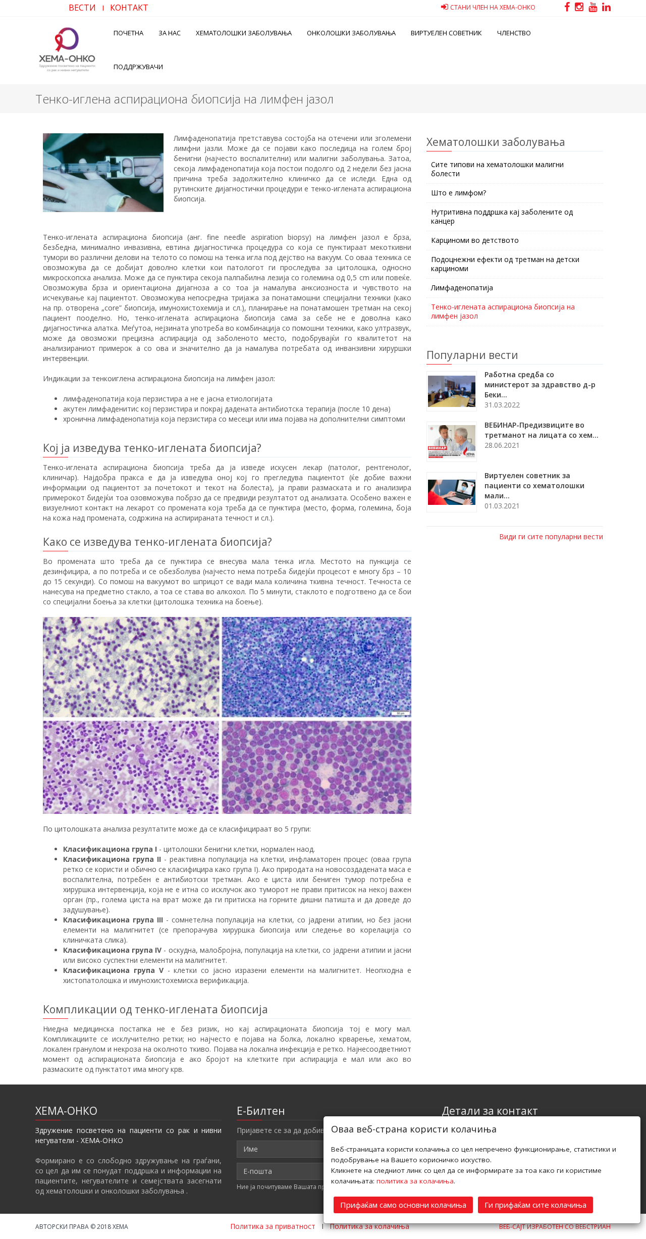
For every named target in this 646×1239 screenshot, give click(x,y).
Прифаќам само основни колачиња (403, 1205)
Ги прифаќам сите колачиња (535, 1205)
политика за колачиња (415, 1180)
